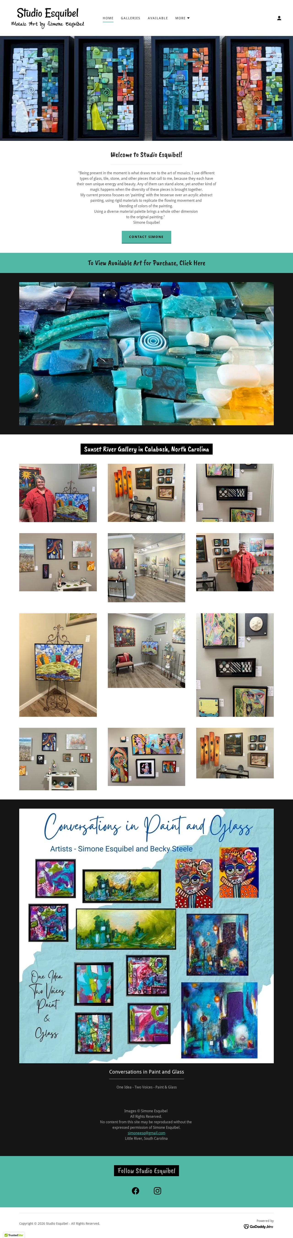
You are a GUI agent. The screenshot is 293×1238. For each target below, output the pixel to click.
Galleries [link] (130, 18)
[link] (47, 18)
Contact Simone (146, 237)
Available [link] (158, 18)
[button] (182, 18)
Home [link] (108, 18)
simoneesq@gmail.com (146, 1133)
